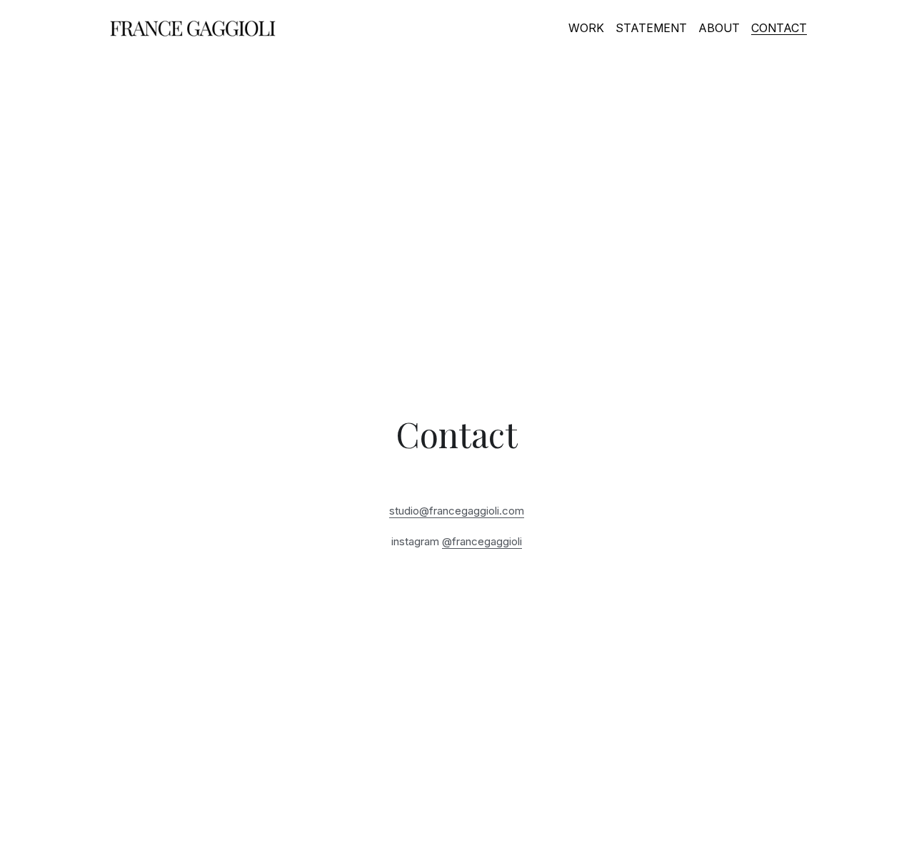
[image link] (192, 27)
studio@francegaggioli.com (456, 510)
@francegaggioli (482, 541)
